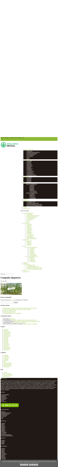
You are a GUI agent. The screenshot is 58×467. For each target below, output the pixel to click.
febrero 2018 (6, 344)
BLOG (25, 207)
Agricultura (5, 356)
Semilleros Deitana (7, 365)
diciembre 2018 (6, 332)
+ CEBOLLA (29, 166)
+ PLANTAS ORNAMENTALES (7, 435)
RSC (2, 418)
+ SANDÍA (28, 163)
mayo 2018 (5, 340)
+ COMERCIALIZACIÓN (32, 203)
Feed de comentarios (8, 374)
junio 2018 (5, 339)
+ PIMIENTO (29, 168)
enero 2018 (5, 346)
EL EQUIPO (3, 416)
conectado (12, 300)
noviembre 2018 (7, 333)
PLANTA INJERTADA (31, 184)
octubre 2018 (6, 334)
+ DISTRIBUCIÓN (30, 202)
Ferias (4, 361)
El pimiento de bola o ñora (9, 312)
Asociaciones (6, 357)
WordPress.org (6, 376)
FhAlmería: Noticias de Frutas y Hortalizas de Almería (24, 320)
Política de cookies (33, 464)
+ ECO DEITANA (30, 154)
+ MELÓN (28, 162)
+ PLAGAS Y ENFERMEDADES (34, 205)
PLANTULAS (26, 160)
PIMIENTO (3, 430)
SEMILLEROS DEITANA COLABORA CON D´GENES (16, 309)
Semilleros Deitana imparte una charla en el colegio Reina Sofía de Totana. (20, 308)
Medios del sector (7, 364)
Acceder (5, 372)
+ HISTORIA (29, 151)
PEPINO (2, 428)
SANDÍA (3, 450)
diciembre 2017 (6, 347)
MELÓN (3, 424)
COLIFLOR (3, 458)
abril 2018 (5, 342)
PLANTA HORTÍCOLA (32, 193)
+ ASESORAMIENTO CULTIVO (34, 204)
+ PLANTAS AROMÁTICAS (6, 434)
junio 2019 (5, 329)
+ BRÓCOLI (32, 195)
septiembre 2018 (7, 335)
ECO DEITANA (4, 398)
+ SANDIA (31, 188)
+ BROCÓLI (29, 165)
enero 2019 (5, 330)
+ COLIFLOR (29, 172)
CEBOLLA (3, 427)
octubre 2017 (6, 349)
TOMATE (3, 423)
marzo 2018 (6, 343)
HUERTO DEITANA (5, 414)
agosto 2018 (6, 337)
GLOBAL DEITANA (28, 149)
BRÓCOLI (3, 426)
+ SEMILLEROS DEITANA (33, 152)
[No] (56, 463)
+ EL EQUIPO (29, 156)
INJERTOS (26, 176)
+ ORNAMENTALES (31, 175)
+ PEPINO (28, 167)
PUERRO (3, 455)
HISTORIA (3, 411)
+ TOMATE (29, 161)
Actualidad (5, 355)
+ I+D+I (28, 157)
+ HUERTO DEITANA (31, 153)
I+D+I (2, 417)
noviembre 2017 (7, 348)
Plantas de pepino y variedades (18, 322)
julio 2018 (5, 338)
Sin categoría (6, 366)
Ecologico (5, 360)
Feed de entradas (7, 373)
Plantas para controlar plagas (9, 310)
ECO (24, 182)
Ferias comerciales (7, 362)
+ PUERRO (29, 170)
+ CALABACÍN (30, 171)
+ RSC (27, 158)
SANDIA (3, 425)
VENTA (25, 199)
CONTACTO (26, 208)
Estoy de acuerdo (24, 464)
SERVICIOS (26, 200)
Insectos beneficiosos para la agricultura (12, 313)
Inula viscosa (12, 318)
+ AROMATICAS (30, 174)
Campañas (5, 359)
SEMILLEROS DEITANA (6, 412)
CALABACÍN (4, 454)
